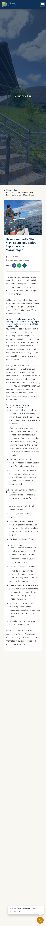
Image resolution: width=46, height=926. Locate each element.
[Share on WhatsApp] (19, 265)
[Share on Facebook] (14, 265)
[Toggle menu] (42, 4)
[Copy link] (24, 265)
